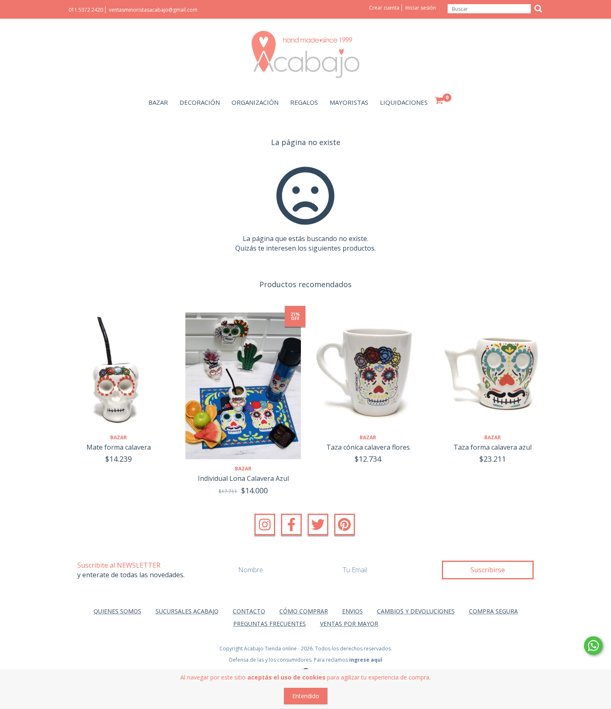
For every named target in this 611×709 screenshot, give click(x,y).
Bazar (118, 437)
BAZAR (158, 102)
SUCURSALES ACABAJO (187, 611)
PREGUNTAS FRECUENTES (269, 624)
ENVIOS (352, 611)
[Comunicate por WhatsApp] (593, 645)
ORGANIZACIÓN (255, 102)
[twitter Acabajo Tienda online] (318, 524)
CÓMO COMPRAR (303, 611)
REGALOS (304, 102)
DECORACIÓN (200, 102)
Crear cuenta (384, 7)
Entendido (305, 696)
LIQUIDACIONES (404, 102)
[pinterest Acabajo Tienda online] (344, 524)
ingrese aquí (365, 659)
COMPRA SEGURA (493, 611)
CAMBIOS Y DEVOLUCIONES (416, 611)
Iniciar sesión (420, 7)
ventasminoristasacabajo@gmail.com (153, 9)
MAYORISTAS (349, 102)
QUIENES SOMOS (117, 611)
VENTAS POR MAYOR (349, 624)
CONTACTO (249, 611)
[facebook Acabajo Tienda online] (291, 524)
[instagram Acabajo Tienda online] (264, 524)
